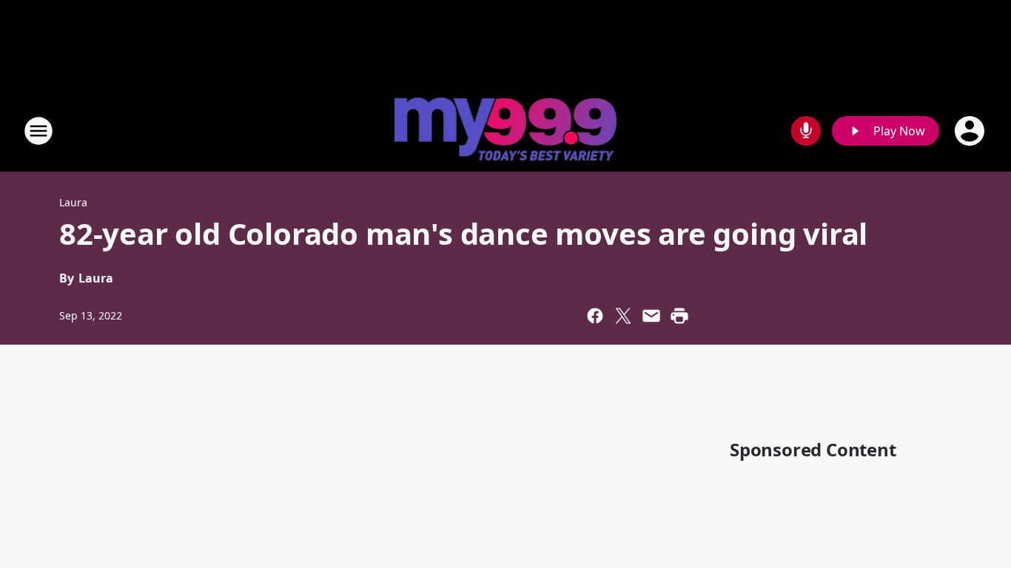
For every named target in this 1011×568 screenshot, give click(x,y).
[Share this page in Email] (651, 315)
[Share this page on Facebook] (595, 315)
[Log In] (971, 131)
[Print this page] (679, 315)
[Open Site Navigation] (38, 131)
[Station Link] (505, 131)
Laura (73, 202)
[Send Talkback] (806, 131)
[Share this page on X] (623, 315)
